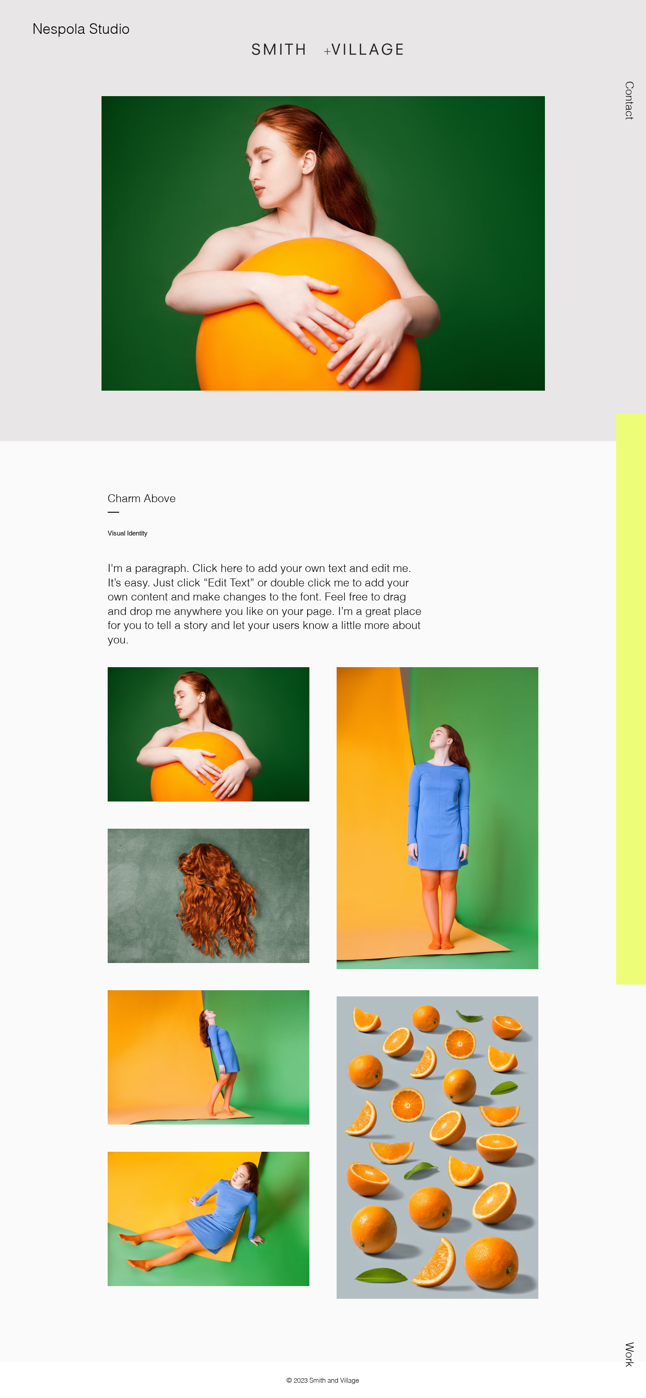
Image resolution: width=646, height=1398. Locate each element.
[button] (629, 100)
